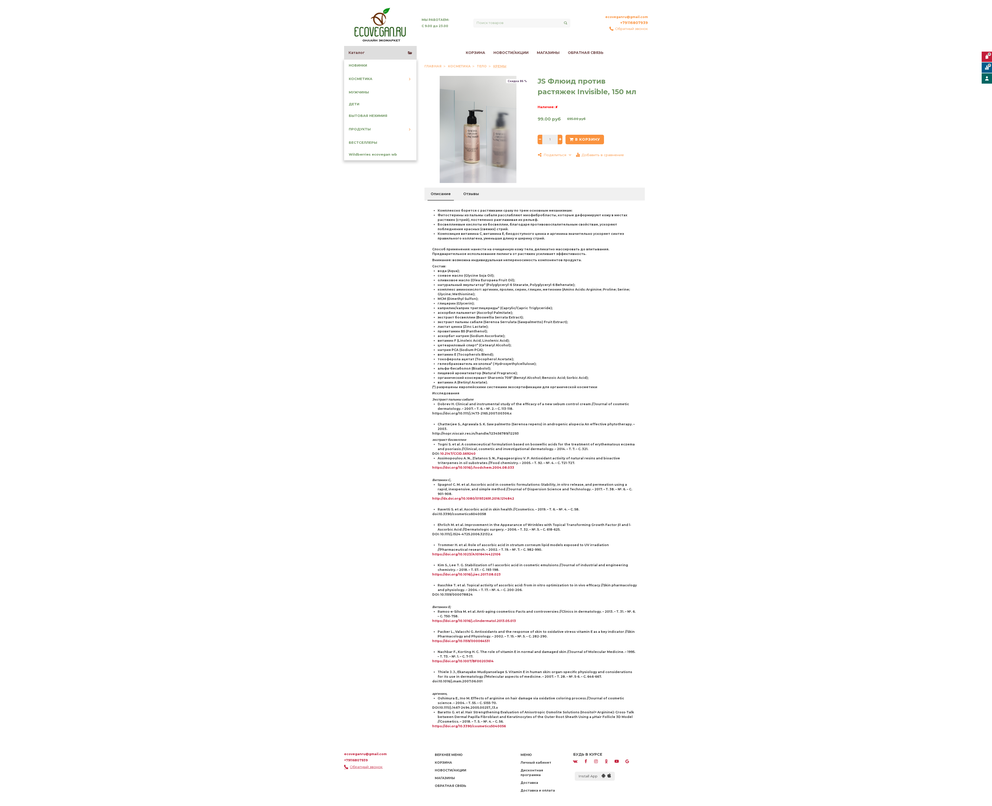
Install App (590, 776)
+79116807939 (634, 23)
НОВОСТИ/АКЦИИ (511, 53)
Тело (482, 66)
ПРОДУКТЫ (360, 129)
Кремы (499, 66)
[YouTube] (617, 761)
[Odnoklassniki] (606, 761)
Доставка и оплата (538, 790)
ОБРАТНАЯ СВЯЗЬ (585, 53)
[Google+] (627, 761)
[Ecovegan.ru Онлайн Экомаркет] (379, 23)
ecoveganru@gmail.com (626, 17)
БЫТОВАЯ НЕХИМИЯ (368, 116)
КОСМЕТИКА (360, 79)
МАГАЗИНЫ (548, 53)
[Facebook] (586, 761)
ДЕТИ (354, 104)
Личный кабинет (536, 762)
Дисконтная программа (532, 772)
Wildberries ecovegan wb (373, 154)
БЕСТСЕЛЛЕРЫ (363, 143)
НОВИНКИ (358, 65)
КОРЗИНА (475, 53)
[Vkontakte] (575, 761)
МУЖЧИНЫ (359, 92)
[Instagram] (596, 761)
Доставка (529, 783)
